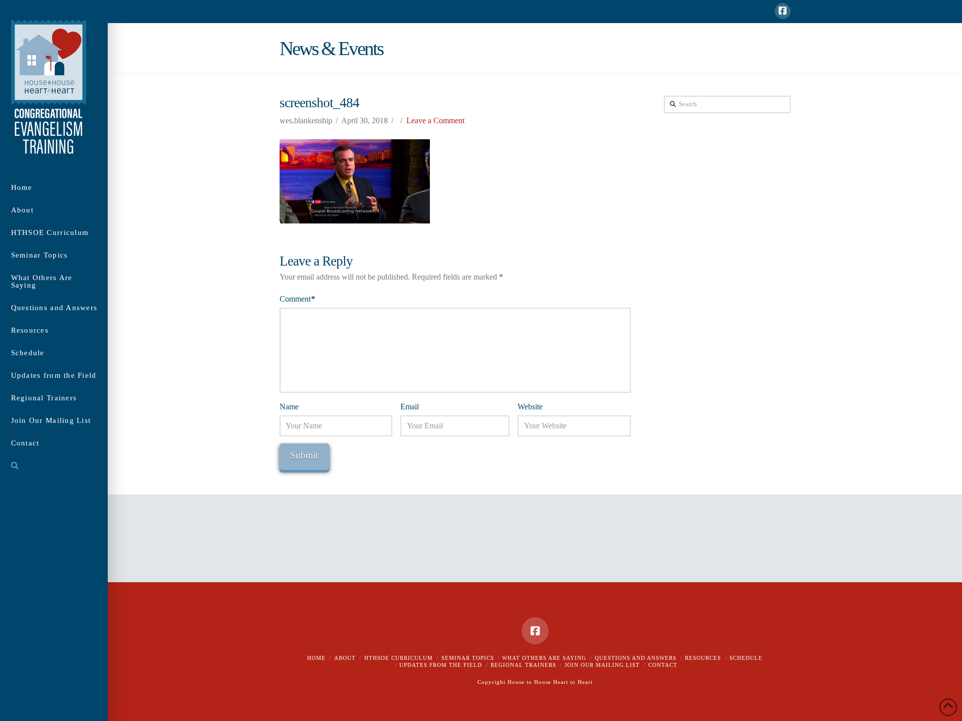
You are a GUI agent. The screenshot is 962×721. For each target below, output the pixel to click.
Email (409, 406)
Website (530, 406)
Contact (662, 665)
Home (316, 658)
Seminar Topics (467, 658)
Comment (297, 299)
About (345, 658)
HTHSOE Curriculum (398, 658)
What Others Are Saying (544, 658)
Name (289, 406)
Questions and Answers (635, 658)
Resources (703, 658)
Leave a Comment (435, 120)
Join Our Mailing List (602, 665)
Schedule (746, 658)
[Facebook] (783, 11)
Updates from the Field (440, 665)
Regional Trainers (523, 665)
